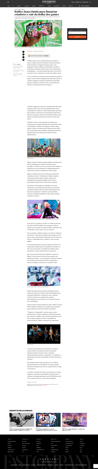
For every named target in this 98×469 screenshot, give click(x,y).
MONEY (18, 6)
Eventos (81, 441)
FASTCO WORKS (85, 6)
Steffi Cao (30, 51)
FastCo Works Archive (69, 464)
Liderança (24, 445)
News (81, 451)
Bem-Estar (24, 441)
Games (9, 443)
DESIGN (33, 6)
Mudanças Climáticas (55, 441)
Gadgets (9, 447)
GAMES (22, 9)
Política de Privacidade (41, 464)
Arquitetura (39, 443)
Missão (19, 464)
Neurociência (25, 449)
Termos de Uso (50, 464)
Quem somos (14, 464)
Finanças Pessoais (69, 443)
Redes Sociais (10, 451)
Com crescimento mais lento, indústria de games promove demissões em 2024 (20, 429)
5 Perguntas (82, 443)
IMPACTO (27, 6)
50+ (23, 451)
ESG (52, 443)
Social (73, 2)
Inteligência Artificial (12, 441)
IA (13, 6)
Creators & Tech (11, 449)
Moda (38, 445)
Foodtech (53, 451)
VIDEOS (64, 6)
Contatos (57, 464)
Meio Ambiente (54, 445)
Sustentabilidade (54, 449)
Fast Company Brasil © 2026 (81, 464)
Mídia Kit (61, 464)
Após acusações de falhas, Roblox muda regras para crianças (18, 74)
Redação (33, 464)
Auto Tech (10, 445)
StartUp (66, 451)
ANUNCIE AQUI (85, 2)
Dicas (81, 447)
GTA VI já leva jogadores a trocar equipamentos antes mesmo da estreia (46, 429)
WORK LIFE (41, 5)
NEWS (49, 6)
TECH (8, 6)
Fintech (66, 447)
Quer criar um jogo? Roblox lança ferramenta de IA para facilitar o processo (18, 66)
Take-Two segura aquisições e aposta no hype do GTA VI (73, 429)
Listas (81, 449)
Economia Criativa (69, 441)
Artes (38, 451)
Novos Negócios (68, 445)
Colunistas (82, 445)
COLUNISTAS (56, 6)
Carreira (23, 447)
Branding (38, 441)
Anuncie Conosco (26, 464)
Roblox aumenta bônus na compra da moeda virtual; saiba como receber (18, 70)
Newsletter (78, 2)
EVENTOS (71, 6)
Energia (52, 447)
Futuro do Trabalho (26, 443)
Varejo (66, 449)
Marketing (39, 447)
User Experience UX (40, 449)
